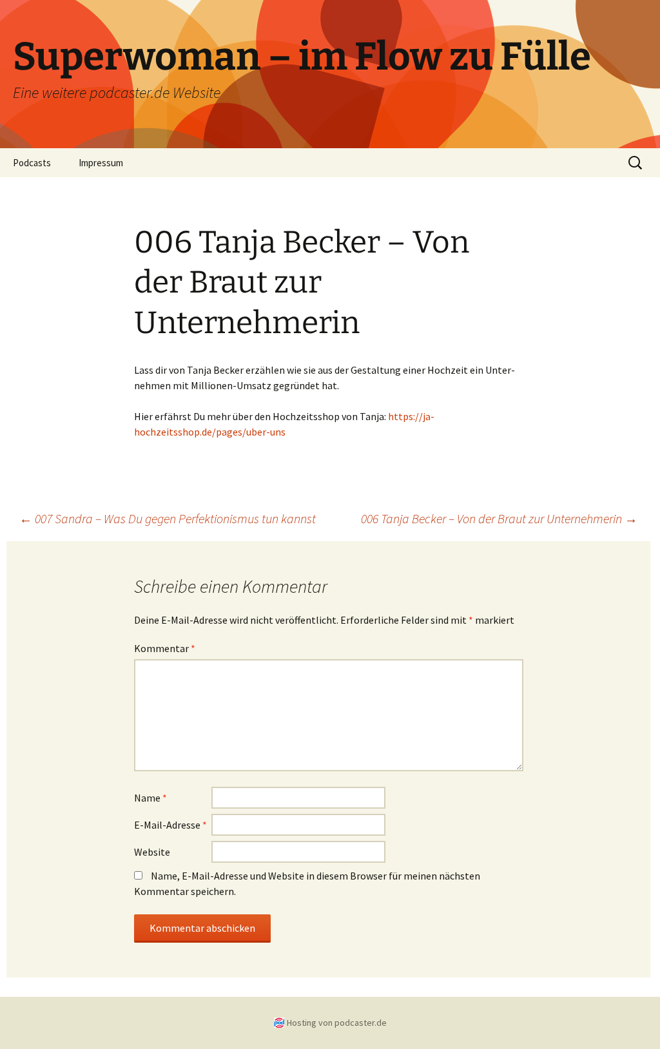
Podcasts (32, 163)
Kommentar (164, 648)
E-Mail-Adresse (170, 824)
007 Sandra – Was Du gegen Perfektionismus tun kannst (167, 518)
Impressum (101, 163)
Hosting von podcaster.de (337, 1022)
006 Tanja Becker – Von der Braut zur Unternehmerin (499, 518)
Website (152, 851)
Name (150, 797)
